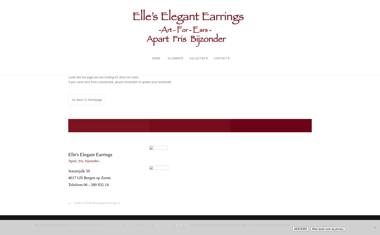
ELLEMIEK (174, 58)
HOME (156, 58)
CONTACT (220, 58)
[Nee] (375, 227)
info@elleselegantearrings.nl (91, 191)
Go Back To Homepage (87, 100)
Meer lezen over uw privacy (328, 228)
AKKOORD (300, 228)
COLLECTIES (197, 58)
